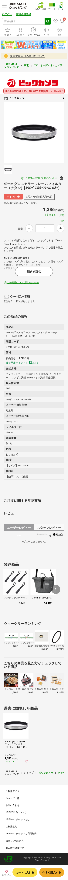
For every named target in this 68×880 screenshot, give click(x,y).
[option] (34, 132)
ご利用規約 (11, 826)
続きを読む (34, 271)
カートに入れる (25, 872)
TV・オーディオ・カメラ (48, 65)
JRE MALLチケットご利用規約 (21, 833)
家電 (26, 65)
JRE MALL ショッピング (11, 65)
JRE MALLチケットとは (18, 819)
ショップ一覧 (12, 798)
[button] (55, 589)
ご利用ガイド (12, 791)
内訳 (62, 220)
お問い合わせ (12, 805)
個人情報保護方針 (15, 847)
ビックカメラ (16, 98)
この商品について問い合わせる (41, 178)
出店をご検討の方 (15, 840)
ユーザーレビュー (19, 528)
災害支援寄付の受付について (27, 56)
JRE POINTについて (16, 812)
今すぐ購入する (51, 872)
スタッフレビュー (49, 528)
